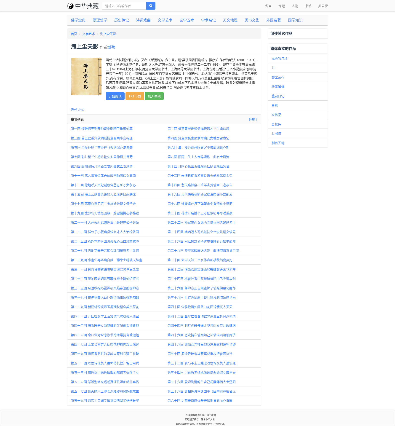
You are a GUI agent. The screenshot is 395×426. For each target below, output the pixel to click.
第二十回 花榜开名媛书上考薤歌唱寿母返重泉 (200, 213)
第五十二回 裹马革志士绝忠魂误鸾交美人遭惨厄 (202, 363)
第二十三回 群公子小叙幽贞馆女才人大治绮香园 (105, 231)
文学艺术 (165, 20)
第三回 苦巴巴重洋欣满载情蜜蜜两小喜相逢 (102, 138)
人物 (295, 5)
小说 (81, 109)
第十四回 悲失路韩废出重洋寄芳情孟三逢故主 (200, 184)
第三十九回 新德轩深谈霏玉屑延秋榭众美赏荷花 (105, 306)
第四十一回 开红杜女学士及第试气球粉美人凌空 (105, 316)
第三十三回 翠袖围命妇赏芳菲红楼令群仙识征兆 (105, 278)
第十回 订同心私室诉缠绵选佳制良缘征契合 (198, 166)
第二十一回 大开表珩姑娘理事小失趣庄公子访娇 (105, 222)
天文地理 (230, 20)
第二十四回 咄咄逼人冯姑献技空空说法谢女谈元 (202, 231)
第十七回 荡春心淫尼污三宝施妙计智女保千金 (103, 203)
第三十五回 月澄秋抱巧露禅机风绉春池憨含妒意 (105, 288)
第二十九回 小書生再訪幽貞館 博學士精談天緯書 (106, 259)
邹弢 (111, 46)
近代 (74, 109)
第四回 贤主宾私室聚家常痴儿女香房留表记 (198, 138)
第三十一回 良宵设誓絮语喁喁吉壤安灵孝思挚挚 (105, 269)
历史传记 (121, 20)
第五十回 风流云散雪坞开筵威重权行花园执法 (200, 353)
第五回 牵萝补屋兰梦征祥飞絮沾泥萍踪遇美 (102, 147)
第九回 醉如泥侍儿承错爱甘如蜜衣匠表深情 (102, 166)
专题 (281, 5)
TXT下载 (134, 96)
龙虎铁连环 (280, 58)
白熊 (275, 105)
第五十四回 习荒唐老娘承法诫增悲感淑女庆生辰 (202, 372)
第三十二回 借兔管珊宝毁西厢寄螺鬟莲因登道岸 (202, 269)
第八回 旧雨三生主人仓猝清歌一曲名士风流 (198, 156)
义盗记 (276, 114)
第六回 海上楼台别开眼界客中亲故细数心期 (198, 147)
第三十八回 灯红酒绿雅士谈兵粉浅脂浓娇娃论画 (202, 297)
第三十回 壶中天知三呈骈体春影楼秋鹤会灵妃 (200, 259)
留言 (268, 5)
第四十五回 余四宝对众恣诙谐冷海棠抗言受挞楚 (105, 334)
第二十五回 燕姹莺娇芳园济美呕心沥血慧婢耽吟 (105, 241)
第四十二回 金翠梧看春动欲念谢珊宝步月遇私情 (202, 316)
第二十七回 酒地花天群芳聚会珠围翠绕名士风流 (105, 250)
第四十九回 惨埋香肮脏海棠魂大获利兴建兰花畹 (105, 353)
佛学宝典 (78, 20)
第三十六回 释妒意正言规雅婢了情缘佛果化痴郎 (202, 288)
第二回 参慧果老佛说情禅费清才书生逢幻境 (198, 128)
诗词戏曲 (143, 20)
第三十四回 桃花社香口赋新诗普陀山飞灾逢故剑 (202, 278)
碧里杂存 (278, 77)
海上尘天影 (108, 33)
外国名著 (273, 20)
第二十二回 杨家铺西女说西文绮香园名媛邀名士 (202, 222)
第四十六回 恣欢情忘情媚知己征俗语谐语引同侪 (202, 334)
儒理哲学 (100, 20)
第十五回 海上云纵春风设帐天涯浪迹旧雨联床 (103, 194)
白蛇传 (276, 124)
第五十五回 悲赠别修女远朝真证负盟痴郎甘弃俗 (105, 381)
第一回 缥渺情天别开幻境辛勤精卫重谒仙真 (102, 128)
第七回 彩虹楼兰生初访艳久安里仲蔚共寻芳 (102, 156)
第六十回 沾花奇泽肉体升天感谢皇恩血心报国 (200, 400)
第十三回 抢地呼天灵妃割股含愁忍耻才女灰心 (103, 184)
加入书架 (154, 96)
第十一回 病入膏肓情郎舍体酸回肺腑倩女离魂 (103, 175)
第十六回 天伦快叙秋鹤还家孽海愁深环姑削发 (200, 194)
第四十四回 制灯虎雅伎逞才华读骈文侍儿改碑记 (202, 325)
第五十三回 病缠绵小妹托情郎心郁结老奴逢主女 (105, 372)
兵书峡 (276, 133)
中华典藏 (87, 5)
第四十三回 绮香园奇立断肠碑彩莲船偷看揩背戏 (105, 325)
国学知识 (295, 20)
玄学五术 (186, 20)
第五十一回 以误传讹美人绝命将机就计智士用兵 (105, 363)
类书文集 (252, 20)
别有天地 (278, 142)
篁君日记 (278, 96)
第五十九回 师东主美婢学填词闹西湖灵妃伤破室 (105, 400)
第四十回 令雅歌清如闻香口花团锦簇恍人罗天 (200, 306)
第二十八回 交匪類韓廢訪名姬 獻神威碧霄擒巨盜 (203, 250)
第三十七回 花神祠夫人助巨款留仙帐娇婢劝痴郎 (105, 297)
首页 (74, 33)
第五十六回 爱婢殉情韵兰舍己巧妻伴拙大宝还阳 (202, 381)
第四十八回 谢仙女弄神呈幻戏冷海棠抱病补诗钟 (202, 344)
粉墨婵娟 (278, 86)
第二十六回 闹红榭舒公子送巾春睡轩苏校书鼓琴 (202, 241)
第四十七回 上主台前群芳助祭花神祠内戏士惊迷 (105, 344)
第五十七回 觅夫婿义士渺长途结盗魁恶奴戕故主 (105, 391)
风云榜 (323, 5)
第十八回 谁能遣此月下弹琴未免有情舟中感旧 (200, 203)
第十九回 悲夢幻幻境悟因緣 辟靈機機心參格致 (105, 213)
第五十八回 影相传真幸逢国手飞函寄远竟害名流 (202, 391)
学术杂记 (208, 20)
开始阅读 (115, 96)
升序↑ (253, 119)
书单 (308, 5)
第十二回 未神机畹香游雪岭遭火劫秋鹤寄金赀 (200, 175)
